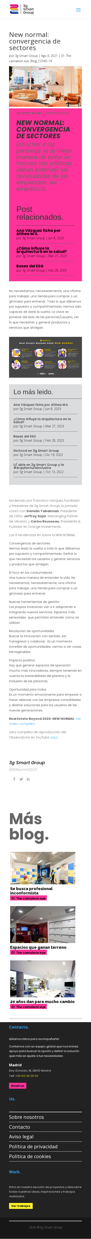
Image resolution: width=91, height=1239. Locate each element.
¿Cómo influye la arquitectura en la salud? (41, 250)
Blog (33, 61)
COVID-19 (45, 61)
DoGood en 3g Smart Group (36, 450)
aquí (54, 737)
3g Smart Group (26, 56)
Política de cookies (30, 1156)
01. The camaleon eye (28, 898)
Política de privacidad (33, 1146)
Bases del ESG (30, 266)
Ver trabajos (20, 1206)
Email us (17, 1086)
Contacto (19, 1126)
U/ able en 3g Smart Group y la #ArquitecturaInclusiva (38, 466)
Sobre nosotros (26, 1117)
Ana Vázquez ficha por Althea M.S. (38, 232)
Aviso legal (21, 1136)
